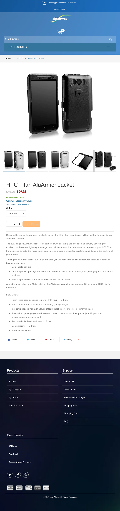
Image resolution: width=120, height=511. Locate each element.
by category (15, 389)
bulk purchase (16, 405)
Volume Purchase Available (18, 204)
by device (13, 397)
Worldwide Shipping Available (19, 201)
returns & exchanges (74, 397)
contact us (69, 381)
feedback (13, 454)
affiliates (13, 446)
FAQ (66, 421)
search (12, 381)
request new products (20, 462)
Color (9, 208)
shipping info (70, 405)
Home (8, 58)
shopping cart (71, 413)
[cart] (60, 32)
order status (70, 389)
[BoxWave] (60, 19)
